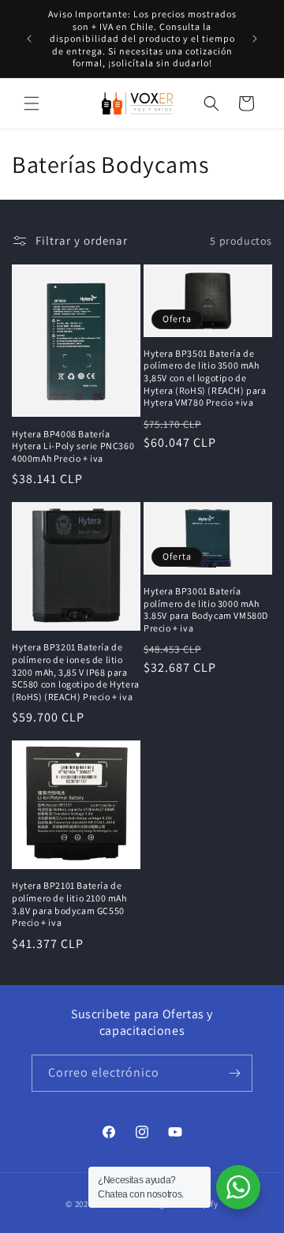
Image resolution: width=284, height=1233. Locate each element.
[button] (31, 103)
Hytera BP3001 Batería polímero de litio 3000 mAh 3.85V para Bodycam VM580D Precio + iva (206, 609)
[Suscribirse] (234, 1073)
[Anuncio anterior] (29, 38)
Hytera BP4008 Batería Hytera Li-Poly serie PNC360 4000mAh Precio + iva (73, 446)
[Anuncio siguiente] (254, 38)
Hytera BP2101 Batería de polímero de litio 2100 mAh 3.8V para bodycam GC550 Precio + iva (69, 903)
